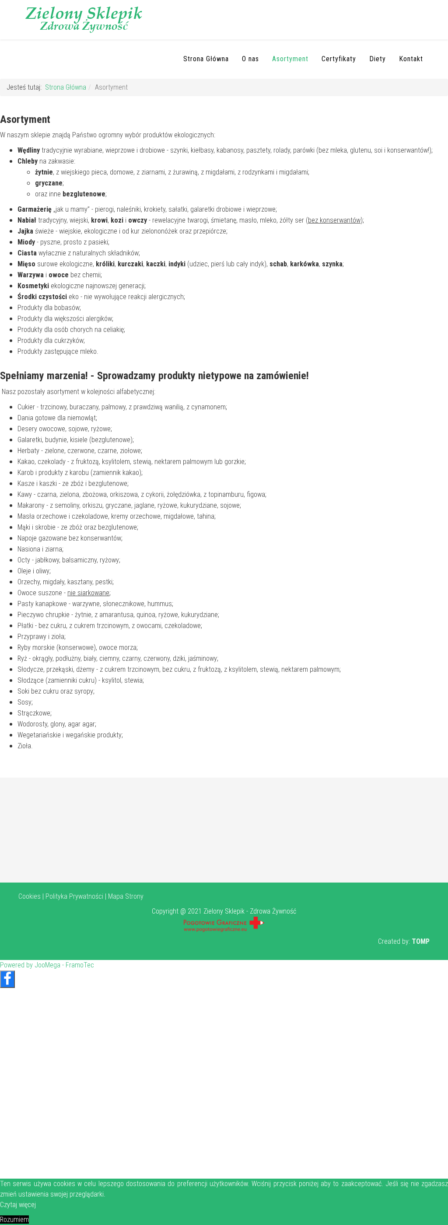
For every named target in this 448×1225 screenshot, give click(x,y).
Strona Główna (206, 59)
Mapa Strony (126, 896)
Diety (377, 59)
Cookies (29, 896)
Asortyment (290, 59)
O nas (250, 59)
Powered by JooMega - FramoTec (47, 965)
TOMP (421, 941)
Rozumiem (14, 1219)
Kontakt (411, 59)
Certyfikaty (339, 59)
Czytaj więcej (18, 1205)
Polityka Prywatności (74, 896)
